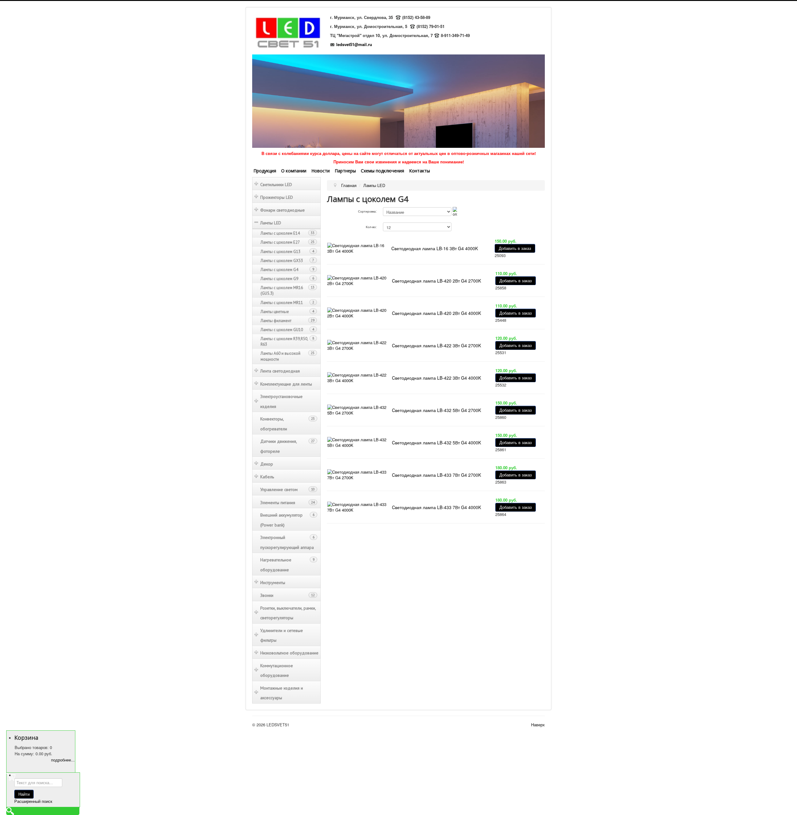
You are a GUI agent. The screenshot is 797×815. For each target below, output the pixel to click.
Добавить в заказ (515, 248)
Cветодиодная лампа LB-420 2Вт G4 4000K (436, 313)
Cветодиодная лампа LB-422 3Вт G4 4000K (436, 378)
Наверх (538, 725)
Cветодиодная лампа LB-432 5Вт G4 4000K (436, 442)
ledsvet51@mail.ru (354, 44)
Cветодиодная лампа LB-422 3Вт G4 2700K (436, 345)
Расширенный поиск (33, 801)
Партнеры (345, 171)
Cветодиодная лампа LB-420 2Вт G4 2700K (436, 281)
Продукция (264, 171)
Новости (320, 171)
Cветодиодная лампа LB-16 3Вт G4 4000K (434, 248)
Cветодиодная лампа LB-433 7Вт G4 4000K (436, 507)
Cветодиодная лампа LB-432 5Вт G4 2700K (436, 410)
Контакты (419, 171)
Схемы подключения (382, 171)
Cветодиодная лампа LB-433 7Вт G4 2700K (436, 475)
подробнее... (63, 760)
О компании (293, 171)
